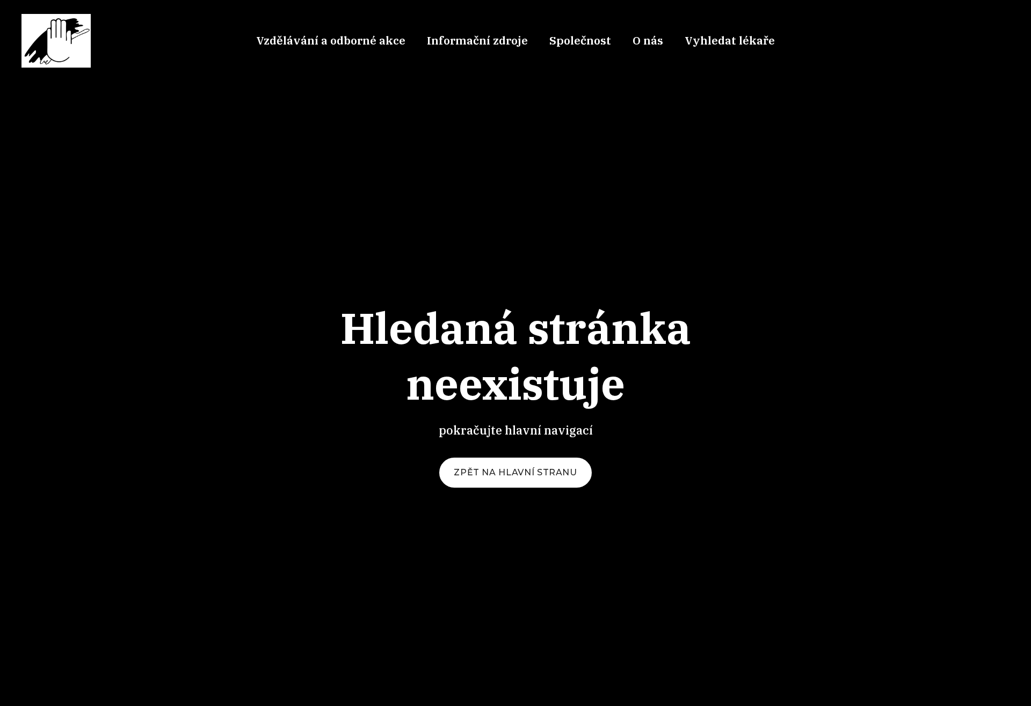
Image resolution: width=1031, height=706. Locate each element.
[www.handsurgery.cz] (56, 41)
